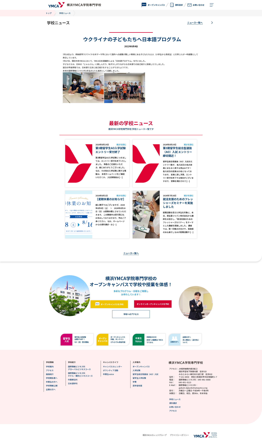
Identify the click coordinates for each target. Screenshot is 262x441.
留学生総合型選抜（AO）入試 (145, 374)
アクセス (49, 370)
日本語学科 (73, 383)
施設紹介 (50, 374)
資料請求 (173, 403)
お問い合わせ (175, 407)
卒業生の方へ (51, 381)
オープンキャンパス (141, 366)
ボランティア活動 (110, 370)
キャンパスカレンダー (112, 366)
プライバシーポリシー (179, 435)
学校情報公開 (51, 385)
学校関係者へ (51, 378)
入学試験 (136, 370)
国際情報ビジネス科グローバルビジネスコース (79, 368)
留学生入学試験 (139, 378)
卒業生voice (108, 374)
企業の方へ (51, 389)
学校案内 (50, 366)
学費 (134, 381)
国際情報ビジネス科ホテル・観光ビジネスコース (80, 374)
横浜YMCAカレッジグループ (155, 435)
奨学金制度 (137, 385)
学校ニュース (175, 399)
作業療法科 (73, 379)
